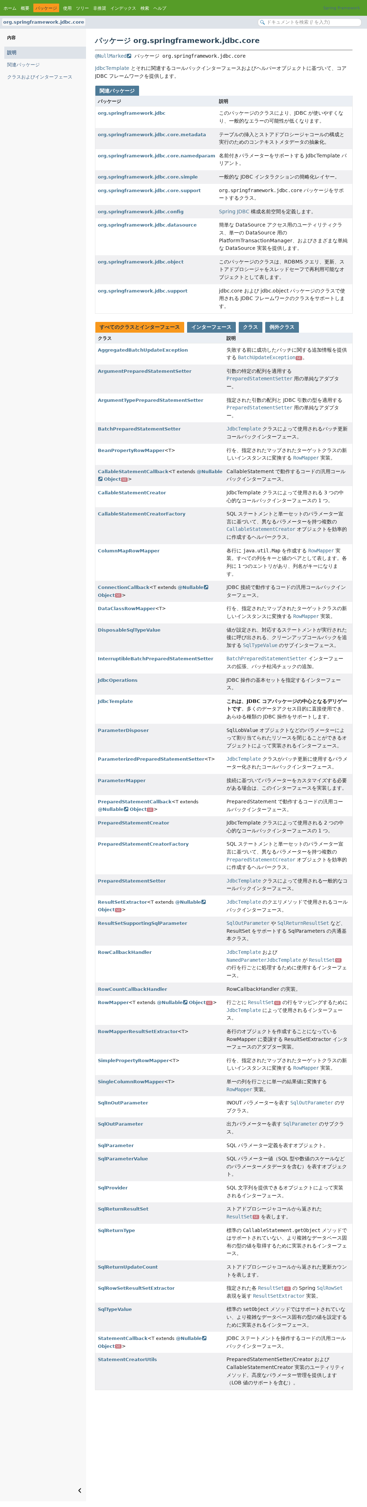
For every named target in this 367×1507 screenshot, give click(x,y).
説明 (11, 52)
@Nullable (191, 587)
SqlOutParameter (120, 1124)
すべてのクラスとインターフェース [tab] (140, 327)
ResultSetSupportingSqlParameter (142, 923)
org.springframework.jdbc (132, 113)
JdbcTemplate (112, 68)
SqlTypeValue (115, 1309)
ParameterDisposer (123, 730)
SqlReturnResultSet (123, 1209)
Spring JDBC (234, 211)
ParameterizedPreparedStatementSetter (151, 759)
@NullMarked (111, 56)
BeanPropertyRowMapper (131, 450)
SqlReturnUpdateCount (128, 1267)
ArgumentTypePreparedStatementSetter (150, 400)
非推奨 (99, 8)
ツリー (82, 8)
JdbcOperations (118, 680)
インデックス (123, 8)
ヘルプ (159, 8)
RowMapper (113, 1002)
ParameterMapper (122, 780)
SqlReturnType (116, 1230)
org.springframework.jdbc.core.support (149, 190)
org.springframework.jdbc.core (43, 22)
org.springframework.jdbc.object (141, 262)
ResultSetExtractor (122, 902)
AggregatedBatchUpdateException (143, 350)
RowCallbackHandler (125, 952)
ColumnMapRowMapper (128, 550)
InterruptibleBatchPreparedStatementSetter (155, 658)
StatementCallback (123, 1338)
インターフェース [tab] (211, 327)
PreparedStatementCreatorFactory (143, 844)
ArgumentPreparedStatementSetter (144, 371)
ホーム (10, 8)
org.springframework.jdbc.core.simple (148, 177)
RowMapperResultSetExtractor (138, 1031)
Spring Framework (341, 8)
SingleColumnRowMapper (131, 1081)
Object (115, 479)
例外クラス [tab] (282, 327)
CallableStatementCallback (133, 471)
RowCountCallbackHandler (132, 989)
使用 (67, 8)
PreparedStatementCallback (135, 801)
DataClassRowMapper (126, 608)
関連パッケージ (23, 64)
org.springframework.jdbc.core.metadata (152, 134)
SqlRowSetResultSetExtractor (136, 1288)
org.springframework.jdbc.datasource (147, 225)
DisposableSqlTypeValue (129, 630)
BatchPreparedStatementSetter (139, 429)
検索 (144, 8)
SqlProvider (113, 1187)
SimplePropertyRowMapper (133, 1060)
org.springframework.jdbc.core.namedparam (156, 155)
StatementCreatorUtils (127, 1359)
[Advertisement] (224, 1447)
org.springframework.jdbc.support (142, 291)
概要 (25, 8)
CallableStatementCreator (132, 492)
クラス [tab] (250, 327)
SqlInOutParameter (123, 1103)
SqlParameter (116, 1145)
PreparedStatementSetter (132, 881)
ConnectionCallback (123, 587)
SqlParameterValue (123, 1158)
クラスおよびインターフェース (39, 77)
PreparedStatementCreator (133, 823)
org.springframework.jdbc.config (141, 211)
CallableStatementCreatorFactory (141, 514)
